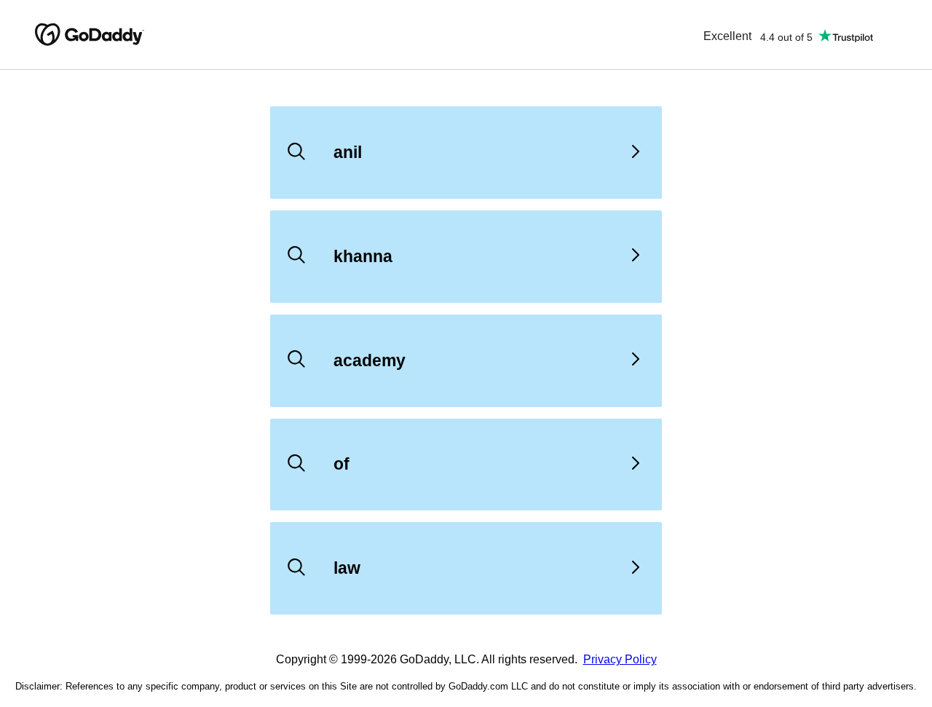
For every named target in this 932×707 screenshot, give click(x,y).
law (346, 567)
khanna (362, 256)
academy (369, 360)
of (341, 463)
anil (347, 152)
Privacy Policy (620, 659)
